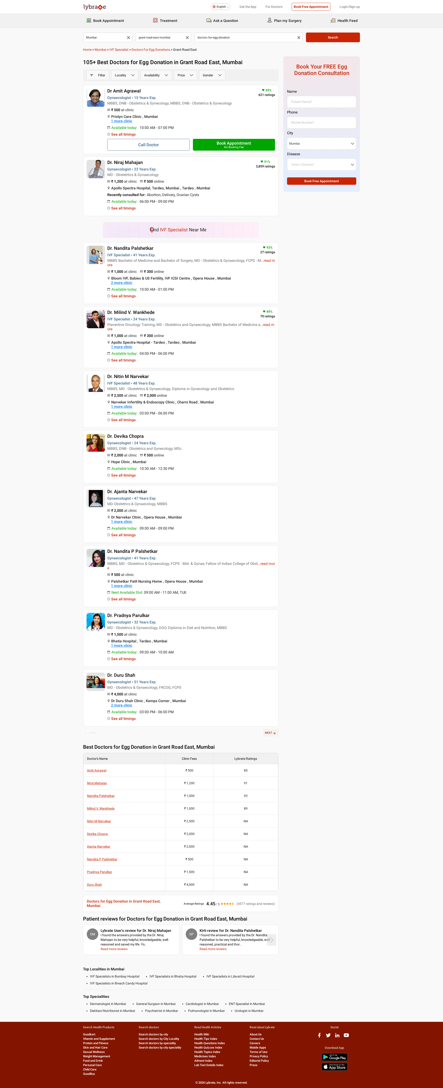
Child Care (89, 1069)
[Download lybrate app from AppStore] (334, 1070)
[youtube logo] (346, 1037)
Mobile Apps (258, 1047)
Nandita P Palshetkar (102, 859)
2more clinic (121, 282)
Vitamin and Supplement (99, 1038)
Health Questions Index (209, 1043)
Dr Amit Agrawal (124, 91)
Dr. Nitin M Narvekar (128, 376)
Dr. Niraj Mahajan (125, 162)
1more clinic (121, 121)
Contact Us (257, 1038)
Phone (292, 112)
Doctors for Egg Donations (151, 49)
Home (87, 49)
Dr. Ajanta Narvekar (127, 491)
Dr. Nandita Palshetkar (130, 248)
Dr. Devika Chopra (125, 436)
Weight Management (96, 1056)
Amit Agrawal (96, 770)
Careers (255, 1043)
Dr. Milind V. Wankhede (131, 312)
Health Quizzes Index (208, 1047)
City (290, 133)
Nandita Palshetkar (101, 796)
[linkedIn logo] (337, 1037)
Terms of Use (258, 1052)
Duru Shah (94, 884)
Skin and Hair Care (95, 1047)
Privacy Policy (259, 1056)
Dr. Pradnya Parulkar (128, 615)
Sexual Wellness (94, 1052)
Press (253, 1065)
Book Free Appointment (311, 7)
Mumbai (100, 49)
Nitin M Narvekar (99, 821)
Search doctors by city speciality (160, 1047)
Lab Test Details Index (209, 1065)
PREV (93, 732)
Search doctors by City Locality (159, 1038)
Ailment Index (203, 1060)
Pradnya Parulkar (99, 872)
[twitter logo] (328, 1037)
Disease (293, 154)
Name (292, 91)
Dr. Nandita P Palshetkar (132, 551)
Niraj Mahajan (97, 783)
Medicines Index (205, 1056)
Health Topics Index (207, 1052)
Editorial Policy (259, 1060)
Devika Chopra (97, 834)
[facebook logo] (319, 1037)
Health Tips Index (205, 1038)
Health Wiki (201, 1034)
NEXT (268, 732)
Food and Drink (93, 1060)
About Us (256, 1034)
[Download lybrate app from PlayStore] (334, 1060)
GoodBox (89, 1074)
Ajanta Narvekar (98, 846)
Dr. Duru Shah (121, 675)
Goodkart (89, 1034)
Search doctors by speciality (157, 1043)
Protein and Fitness (95, 1043)
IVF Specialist (119, 49)
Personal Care (92, 1065)
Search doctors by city (153, 1034)
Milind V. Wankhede (100, 808)
